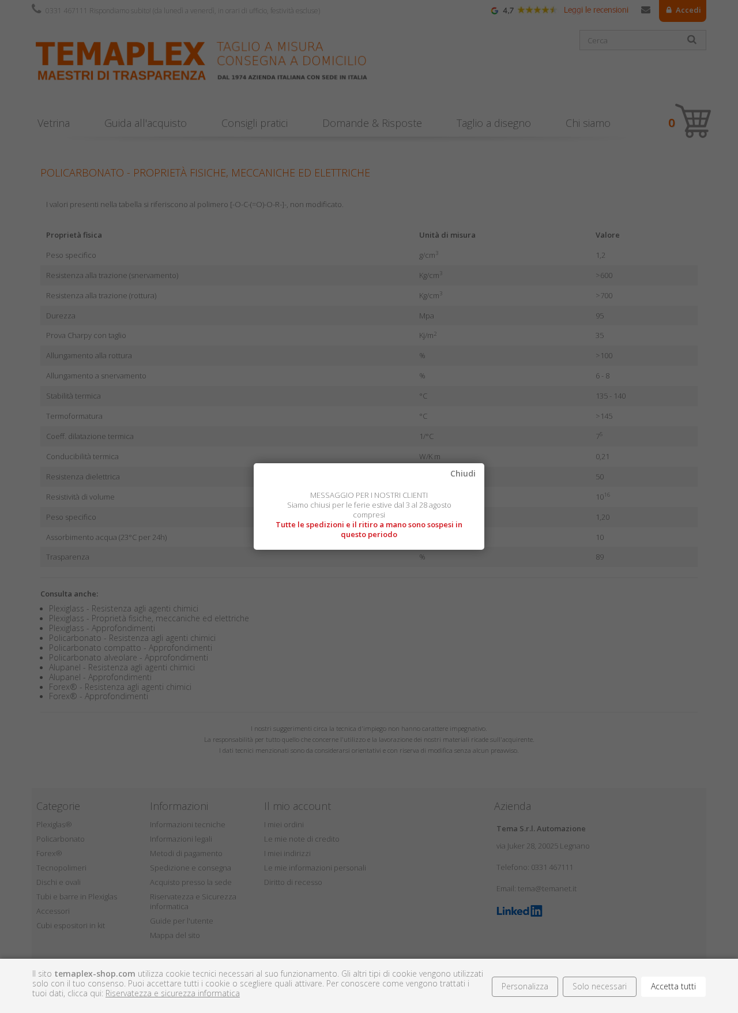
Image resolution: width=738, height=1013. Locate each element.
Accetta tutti (673, 986)
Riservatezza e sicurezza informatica (173, 993)
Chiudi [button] (463, 474)
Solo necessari (600, 986)
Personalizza (525, 986)
